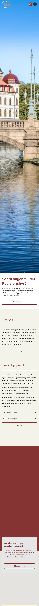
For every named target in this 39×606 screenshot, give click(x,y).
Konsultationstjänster (11, 419)
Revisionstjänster (10, 413)
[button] (19, 413)
